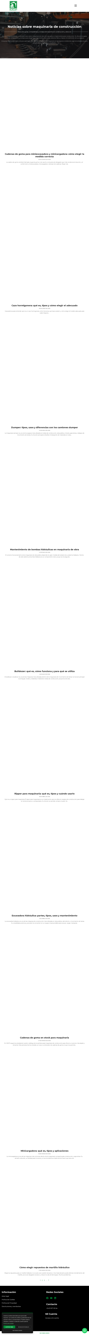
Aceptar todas (9, 1327)
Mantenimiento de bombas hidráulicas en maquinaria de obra (44, 549)
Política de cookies (8, 1323)
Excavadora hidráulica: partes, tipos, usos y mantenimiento (44, 915)
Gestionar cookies (44, 1333)
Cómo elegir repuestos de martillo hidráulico (44, 1267)
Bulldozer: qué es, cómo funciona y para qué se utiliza (44, 671)
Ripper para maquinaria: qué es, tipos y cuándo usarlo (44, 793)
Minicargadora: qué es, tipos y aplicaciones (44, 1151)
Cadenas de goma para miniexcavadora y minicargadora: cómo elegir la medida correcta (44, 155)
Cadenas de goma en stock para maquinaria (44, 1037)
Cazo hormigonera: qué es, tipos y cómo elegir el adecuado (45, 305)
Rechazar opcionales (23, 1327)
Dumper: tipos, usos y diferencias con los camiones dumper (44, 427)
